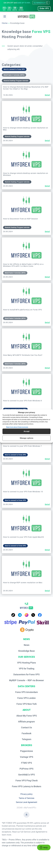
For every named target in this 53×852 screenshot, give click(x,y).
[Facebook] (40, 615)
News (26, 645)
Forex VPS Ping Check (27, 780)
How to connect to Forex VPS (14, 69)
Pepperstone (26, 751)
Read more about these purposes (17, 427)
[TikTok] (13, 615)
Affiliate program (26, 721)
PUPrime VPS (26, 768)
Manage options (26, 438)
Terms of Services (26, 798)
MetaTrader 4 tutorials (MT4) (14, 75)
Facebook (26, 733)
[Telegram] (20, 615)
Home (5, 23)
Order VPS (44, 8)
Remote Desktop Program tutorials (16, 81)
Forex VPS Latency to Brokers (26, 786)
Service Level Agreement (26, 802)
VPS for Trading (26, 668)
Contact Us (26, 727)
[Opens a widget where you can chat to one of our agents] (44, 848)
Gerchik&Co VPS (26, 774)
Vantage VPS (26, 757)
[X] (33, 615)
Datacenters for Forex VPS (26, 674)
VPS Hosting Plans (26, 662)
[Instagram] (26, 615)
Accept (26, 431)
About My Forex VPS (26, 715)
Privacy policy (26, 794)
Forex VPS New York (27, 704)
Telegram (26, 739)
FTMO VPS (26, 763)
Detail (47, 95)
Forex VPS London (26, 698)
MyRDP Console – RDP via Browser (26, 680)
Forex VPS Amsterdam (26, 692)
